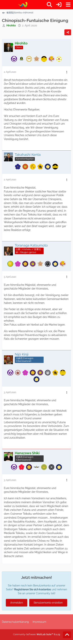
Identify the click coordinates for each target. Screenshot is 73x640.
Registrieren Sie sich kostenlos (32, 589)
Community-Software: (36, 634)
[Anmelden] (59, 4)
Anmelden (16, 602)
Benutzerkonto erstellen (48, 602)
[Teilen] (67, 32)
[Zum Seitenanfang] (67, 634)
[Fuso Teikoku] (22, 4)
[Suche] (49, 4)
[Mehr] (67, 72)
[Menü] (68, 4)
